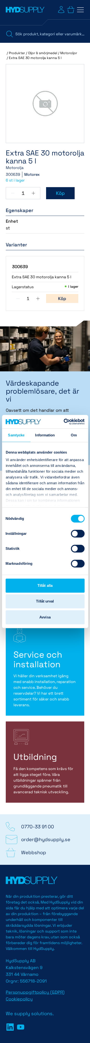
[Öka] (33, 193)
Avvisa (45, 617)
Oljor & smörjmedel (42, 53)
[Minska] (12, 193)
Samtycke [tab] (16, 435)
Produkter (17, 53)
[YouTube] (20, 1027)
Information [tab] (45, 435)
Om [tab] (74, 435)
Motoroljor (68, 53)
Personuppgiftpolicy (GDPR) (35, 992)
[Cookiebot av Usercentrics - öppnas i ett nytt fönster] (64, 422)
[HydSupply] (25, 10)
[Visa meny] (80, 10)
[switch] (77, 533)
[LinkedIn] (10, 1027)
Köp (60, 193)
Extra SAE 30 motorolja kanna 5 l (35, 58)
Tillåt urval (45, 601)
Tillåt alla (45, 585)
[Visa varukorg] (71, 10)
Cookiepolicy (19, 999)
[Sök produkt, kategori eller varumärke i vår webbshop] (9, 34)
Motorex (32, 174)
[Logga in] (61, 10)
